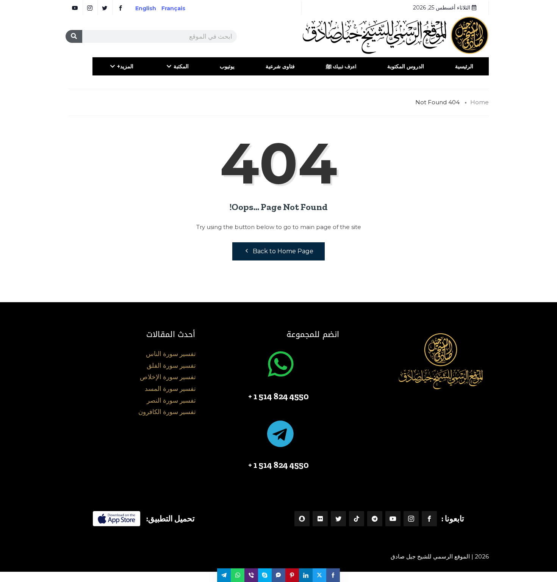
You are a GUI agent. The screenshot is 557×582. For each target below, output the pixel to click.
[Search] (74, 36)
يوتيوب (227, 66)
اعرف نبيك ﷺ (341, 66)
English (145, 8)
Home (479, 102)
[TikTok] (356, 518)
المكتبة (181, 66)
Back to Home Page (283, 251)
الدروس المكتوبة (405, 66)
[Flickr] (320, 518)
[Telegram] (374, 518)
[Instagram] (411, 518)
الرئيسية (464, 66)
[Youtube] (393, 518)
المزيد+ (125, 66)
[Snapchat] (302, 518)
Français (178, 8)
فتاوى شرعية (280, 66)
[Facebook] (429, 518)
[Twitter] (338, 518)
